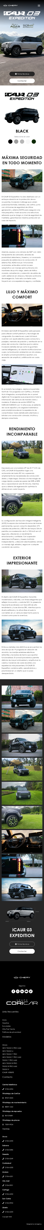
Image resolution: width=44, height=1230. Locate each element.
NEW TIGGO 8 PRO (9, 1063)
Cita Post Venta (8, 1029)
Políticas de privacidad (11, 1032)
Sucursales (6, 1026)
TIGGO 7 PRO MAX (9, 1060)
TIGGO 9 (5, 1069)
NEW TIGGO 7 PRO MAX (11, 1057)
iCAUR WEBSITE (8, 1072)
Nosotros (5, 1023)
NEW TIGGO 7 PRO (9, 1054)
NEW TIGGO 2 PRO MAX (11, 1048)
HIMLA (4, 1045)
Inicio (4, 1020)
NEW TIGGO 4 (7, 1051)
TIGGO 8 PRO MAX (9, 1066)
